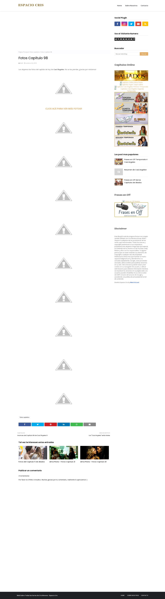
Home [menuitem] (119, 5)
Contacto (144, 595)
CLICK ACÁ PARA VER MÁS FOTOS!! (63, 108)
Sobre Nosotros (133, 595)
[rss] (145, 24)
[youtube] (138, 24)
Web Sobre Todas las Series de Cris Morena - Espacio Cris (37, 595)
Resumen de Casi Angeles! (135, 170)
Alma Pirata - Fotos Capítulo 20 (93, 462)
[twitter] (131, 24)
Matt (21, 63)
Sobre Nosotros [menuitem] (131, 5)
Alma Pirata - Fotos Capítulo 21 (62, 462)
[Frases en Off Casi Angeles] (131, 216)
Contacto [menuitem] (144, 5)
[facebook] (117, 24)
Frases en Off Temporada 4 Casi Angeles (135, 160)
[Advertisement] (64, 31)
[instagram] (124, 24)
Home (122, 595)
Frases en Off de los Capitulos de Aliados (133, 181)
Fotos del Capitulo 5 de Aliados (32, 462)
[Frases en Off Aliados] (131, 201)
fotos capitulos (34, 52)
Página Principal (24, 52)
